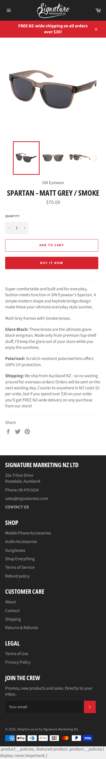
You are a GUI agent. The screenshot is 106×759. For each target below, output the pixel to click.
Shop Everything (20, 559)
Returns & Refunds (21, 628)
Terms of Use (16, 654)
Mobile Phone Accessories (28, 533)
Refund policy (17, 576)
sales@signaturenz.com (26, 499)
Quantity (12, 216)
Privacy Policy (18, 662)
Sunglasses (15, 550)
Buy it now (51, 263)
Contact (12, 611)
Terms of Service (19, 567)
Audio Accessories (21, 542)
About (10, 602)
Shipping (13, 619)
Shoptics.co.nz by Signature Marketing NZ (47, 729)
